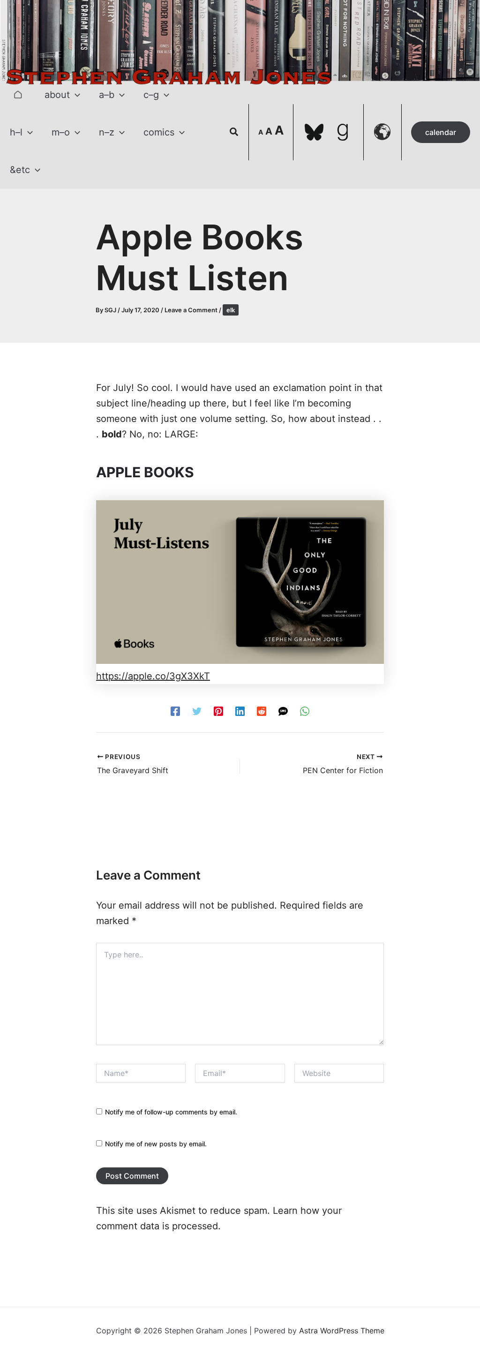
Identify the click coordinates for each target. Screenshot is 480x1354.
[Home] (17, 94)
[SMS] (283, 710)
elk (230, 310)
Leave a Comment (191, 310)
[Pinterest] (218, 710)
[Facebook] (175, 710)
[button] (75, 94)
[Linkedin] (240, 710)
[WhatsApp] (304, 710)
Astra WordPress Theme (341, 1330)
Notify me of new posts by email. (156, 1144)
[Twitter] (197, 710)
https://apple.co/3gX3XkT (153, 676)
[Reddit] (261, 710)
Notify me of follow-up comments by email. (171, 1112)
